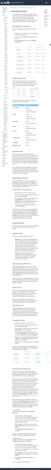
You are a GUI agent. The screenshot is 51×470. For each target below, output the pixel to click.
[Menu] (46, 2)
